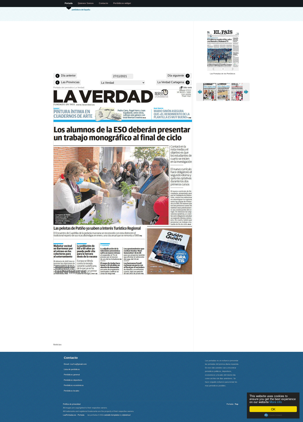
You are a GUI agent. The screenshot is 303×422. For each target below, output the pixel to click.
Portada (69, 3)
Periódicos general (72, 375)
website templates (111, 415)
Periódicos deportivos (73, 380)
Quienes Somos (86, 3)
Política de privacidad (71, 404)
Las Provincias (69, 82)
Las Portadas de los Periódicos (222, 74)
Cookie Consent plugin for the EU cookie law (273, 415)
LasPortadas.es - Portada (73, 415)
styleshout (126, 415)
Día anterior (68, 75)
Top (236, 404)
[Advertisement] (122, 47)
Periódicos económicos (74, 385)
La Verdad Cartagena (171, 82)
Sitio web (187, 87)
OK (273, 409)
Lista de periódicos (72, 369)
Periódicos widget (122, 3)
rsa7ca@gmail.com (78, 364)
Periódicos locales (71, 391)
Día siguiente (176, 75)
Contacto (103, 3)
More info (276, 402)
